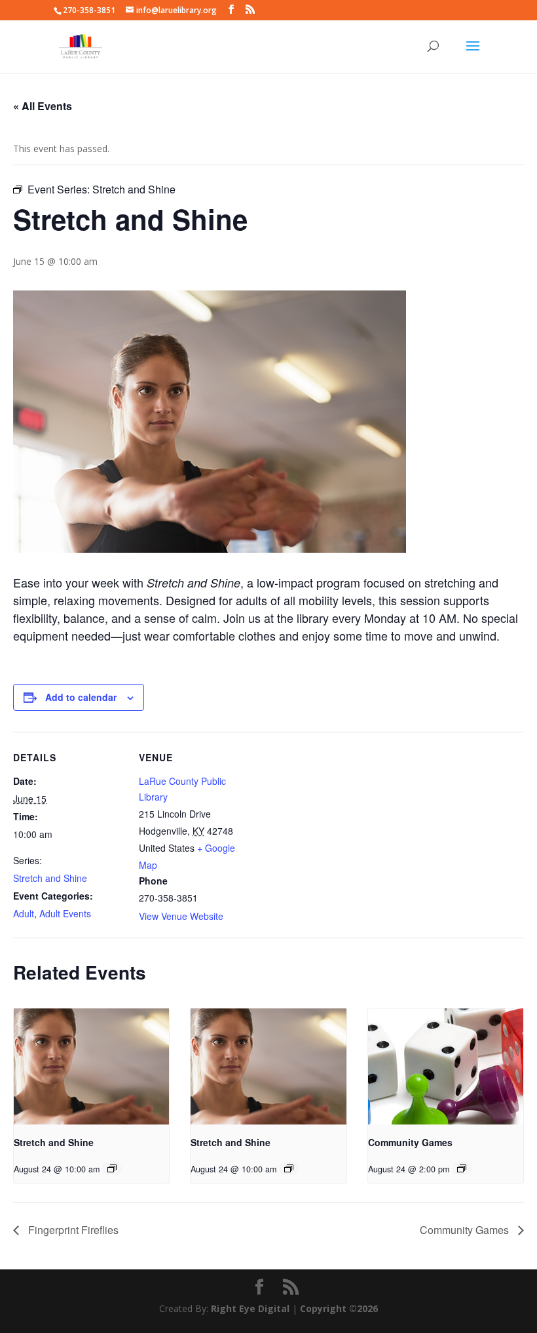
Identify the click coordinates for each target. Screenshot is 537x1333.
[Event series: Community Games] (461, 1168)
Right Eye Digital (250, 1308)
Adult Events (65, 913)
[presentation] (91, 1066)
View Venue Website (181, 916)
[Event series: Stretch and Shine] (112, 1168)
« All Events (42, 105)
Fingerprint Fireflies (72, 1229)
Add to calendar (81, 697)
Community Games (410, 1142)
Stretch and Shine (50, 878)
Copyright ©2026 (339, 1308)
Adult (23, 913)
